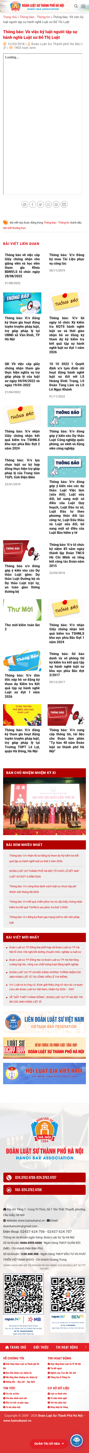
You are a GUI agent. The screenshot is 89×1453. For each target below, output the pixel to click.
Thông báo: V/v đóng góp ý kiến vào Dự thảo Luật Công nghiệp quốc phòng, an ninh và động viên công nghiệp (66, 439)
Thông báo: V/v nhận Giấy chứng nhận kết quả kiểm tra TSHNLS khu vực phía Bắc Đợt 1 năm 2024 (66, 633)
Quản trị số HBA (47, 1443)
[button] (76, 6)
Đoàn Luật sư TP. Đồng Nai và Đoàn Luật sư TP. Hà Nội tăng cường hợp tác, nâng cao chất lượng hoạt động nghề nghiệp (44, 962)
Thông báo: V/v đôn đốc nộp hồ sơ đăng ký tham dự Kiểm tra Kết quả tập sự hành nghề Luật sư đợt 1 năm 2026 (22, 686)
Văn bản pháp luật (58, 1402)
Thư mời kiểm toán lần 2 (22, 627)
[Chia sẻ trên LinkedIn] (64, 204)
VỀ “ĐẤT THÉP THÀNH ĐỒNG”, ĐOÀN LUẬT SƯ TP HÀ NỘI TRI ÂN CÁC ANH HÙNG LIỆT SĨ (46, 999)
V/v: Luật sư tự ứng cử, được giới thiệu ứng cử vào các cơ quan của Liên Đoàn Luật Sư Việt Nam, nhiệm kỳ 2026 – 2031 (46, 987)
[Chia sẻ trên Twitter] (40, 204)
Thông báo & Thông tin (60, 1377)
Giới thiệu (41, 1347)
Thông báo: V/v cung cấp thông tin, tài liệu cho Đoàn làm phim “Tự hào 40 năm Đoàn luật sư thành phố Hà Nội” (66, 740)
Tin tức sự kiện (12, 1393)
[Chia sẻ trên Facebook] (32, 204)
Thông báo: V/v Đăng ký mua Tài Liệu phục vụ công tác (66, 259)
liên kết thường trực (14, 228)
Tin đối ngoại (56, 1368)
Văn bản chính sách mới (16, 1398)
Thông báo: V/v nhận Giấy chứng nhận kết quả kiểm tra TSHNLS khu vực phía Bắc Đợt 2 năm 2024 (22, 439)
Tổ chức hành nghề (58, 1398)
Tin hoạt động (67, 1347)
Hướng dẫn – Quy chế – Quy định (20, 1381)
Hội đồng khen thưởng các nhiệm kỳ (21, 1377)
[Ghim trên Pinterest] (56, 204)
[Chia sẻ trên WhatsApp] (25, 204)
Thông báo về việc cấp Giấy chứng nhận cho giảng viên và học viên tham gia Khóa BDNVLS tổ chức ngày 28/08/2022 (22, 265)
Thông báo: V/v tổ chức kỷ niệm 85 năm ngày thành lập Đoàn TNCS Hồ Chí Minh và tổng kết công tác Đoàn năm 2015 (66, 555)
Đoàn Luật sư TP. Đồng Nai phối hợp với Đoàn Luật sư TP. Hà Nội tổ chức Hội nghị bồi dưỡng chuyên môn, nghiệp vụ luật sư (45, 949)
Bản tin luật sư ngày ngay (17, 1402)
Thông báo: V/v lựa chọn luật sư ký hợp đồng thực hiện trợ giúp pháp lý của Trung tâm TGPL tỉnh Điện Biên (22, 468)
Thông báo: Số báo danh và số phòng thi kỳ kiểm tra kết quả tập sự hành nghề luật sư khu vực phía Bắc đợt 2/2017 (66, 664)
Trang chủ (10, 17)
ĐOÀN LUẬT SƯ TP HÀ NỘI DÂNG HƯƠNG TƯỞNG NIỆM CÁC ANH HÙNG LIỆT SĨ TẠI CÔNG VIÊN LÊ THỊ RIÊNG (45, 974)
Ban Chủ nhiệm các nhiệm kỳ (18, 1372)
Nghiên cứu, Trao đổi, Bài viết (63, 1372)
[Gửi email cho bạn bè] (48, 204)
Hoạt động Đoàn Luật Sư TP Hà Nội (65, 1363)
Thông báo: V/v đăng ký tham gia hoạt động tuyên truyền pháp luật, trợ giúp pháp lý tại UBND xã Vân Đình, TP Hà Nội (22, 328)
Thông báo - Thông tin (35, 17)
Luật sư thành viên (58, 1393)
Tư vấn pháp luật (12, 1407)
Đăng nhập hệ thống (59, 1407)
